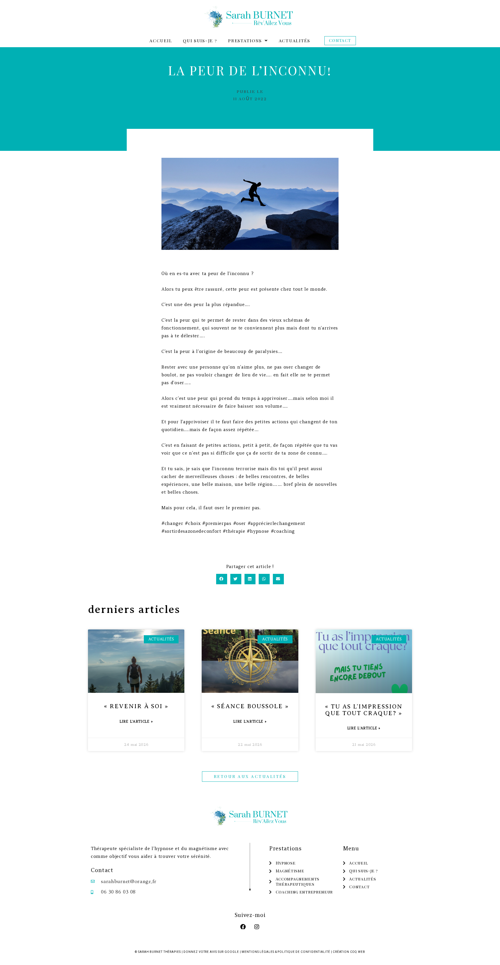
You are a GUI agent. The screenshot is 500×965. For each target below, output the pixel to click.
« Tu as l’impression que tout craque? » (363, 710)
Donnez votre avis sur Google (211, 951)
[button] (248, 40)
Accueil (161, 40)
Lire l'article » (136, 721)
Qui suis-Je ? (200, 40)
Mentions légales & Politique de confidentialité (286, 951)
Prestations (245, 40)
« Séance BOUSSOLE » (250, 706)
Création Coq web (349, 951)
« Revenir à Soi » (136, 706)
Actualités (294, 40)
